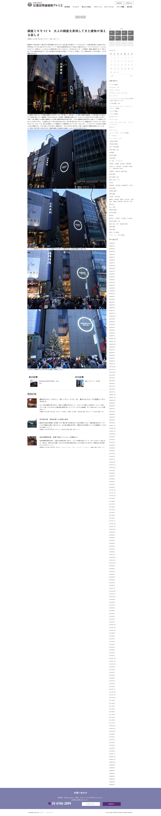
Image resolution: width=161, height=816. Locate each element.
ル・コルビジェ (113, 135)
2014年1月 (112, 622)
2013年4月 (112, 647)
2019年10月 (112, 434)
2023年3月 (112, 330)
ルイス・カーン (113, 130)
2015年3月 (112, 582)
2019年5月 (112, 448)
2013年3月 (112, 650)
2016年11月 (112, 526)
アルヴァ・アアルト (114, 90)
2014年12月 (112, 591)
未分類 (111, 182)
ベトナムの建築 (113, 114)
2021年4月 (112, 386)
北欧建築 (111, 152)
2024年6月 (112, 296)
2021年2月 (112, 389)
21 (132, 65)
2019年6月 (112, 445)
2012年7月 (112, 672)
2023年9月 (112, 319)
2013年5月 (112, 644)
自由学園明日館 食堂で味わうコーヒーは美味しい (59, 437)
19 (125, 65)
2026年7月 (112, 246)
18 (121, 65)
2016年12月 (112, 524)
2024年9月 (112, 288)
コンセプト (76, 7)
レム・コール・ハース (115, 138)
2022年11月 (112, 341)
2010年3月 (112, 748)
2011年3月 (112, 717)
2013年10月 (112, 630)
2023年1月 (112, 336)
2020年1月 (112, 425)
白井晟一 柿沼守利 (114, 196)
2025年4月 (112, 280)
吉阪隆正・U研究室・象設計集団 (118, 171)
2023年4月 (112, 327)
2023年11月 (112, 313)
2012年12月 (112, 658)
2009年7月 (112, 770)
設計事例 (67, 7)
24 (118, 68)
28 (132, 68)
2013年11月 (112, 627)
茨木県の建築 (112, 212)
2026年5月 (112, 251)
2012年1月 (112, 689)
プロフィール (98, 7)
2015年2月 (112, 585)
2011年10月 (112, 697)
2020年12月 (112, 395)
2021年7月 (112, 378)
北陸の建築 (112, 158)
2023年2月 (112, 333)
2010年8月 (112, 737)
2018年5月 (112, 482)
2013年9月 (112, 633)
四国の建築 (112, 174)
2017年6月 (112, 507)
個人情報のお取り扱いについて (36, 812)
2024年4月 (112, 302)
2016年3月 (112, 549)
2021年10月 (112, 372)
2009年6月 (112, 773)
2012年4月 (112, 681)
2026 (121, 28)
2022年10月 (112, 344)
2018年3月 (112, 487)
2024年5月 (112, 299)
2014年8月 (112, 602)
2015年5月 (112, 577)
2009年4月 (112, 779)
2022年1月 (112, 364)
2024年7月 (112, 293)
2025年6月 (112, 274)
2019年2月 (112, 456)
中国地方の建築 (113, 141)
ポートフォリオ (109, 7)
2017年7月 (112, 504)
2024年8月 (112, 291)
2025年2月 (112, 282)
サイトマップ (49, 812)
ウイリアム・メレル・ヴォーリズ (118, 93)
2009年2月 (112, 784)
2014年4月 (112, 613)
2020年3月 (112, 420)
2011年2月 (112, 720)
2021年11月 (112, 369)
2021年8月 (112, 375)
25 (121, 68)
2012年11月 (112, 661)
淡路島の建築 (112, 191)
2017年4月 (112, 512)
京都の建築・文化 (114, 149)
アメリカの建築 (113, 84)
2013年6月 (112, 641)
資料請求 (119, 3)
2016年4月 (112, 546)
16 (114, 65)
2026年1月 (112, 263)
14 (132, 61)
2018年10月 (112, 467)
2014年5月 (112, 610)
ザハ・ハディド (113, 96)
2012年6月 (112, 675)
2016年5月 (112, 543)
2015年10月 (112, 563)
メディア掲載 (120, 7)
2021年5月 (112, 383)
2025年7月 (112, 271)
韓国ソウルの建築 (114, 232)
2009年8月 (112, 768)
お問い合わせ (90, 804)
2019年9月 (112, 437)
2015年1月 (112, 588)
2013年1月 (112, 655)
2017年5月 (112, 510)
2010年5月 (112, 742)
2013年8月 (112, 636)
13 (128, 61)
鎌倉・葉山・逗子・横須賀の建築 (118, 224)
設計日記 (129, 7)
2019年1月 (112, 459)
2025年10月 (112, 265)
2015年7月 (112, 571)
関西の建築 (112, 229)
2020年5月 (112, 414)
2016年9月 (112, 532)
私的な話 (111, 204)
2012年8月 (112, 669)
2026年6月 (112, 249)
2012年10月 (112, 664)
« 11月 (111, 76)
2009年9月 (112, 765)
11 (121, 61)
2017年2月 (112, 518)
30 (114, 72)
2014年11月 (112, 594)
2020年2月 (112, 423)
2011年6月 (112, 709)
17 (118, 65)
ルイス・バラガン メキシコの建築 (119, 133)
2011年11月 (112, 695)
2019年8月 (112, 439)
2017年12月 (112, 490)
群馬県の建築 (112, 210)
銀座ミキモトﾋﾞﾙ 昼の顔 (92, 381)
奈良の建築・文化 (114, 177)
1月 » (131, 76)
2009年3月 (112, 782)
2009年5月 (112, 776)
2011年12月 (112, 692)
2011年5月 (112, 712)
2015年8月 (112, 568)
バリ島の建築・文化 (114, 103)
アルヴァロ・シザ (114, 87)
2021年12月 (112, 366)
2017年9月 (112, 498)
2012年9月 (112, 667)
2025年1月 (112, 285)
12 (125, 61)
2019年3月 (112, 453)
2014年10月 (112, 597)
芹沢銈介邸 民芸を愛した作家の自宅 (54, 419)
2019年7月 (112, 442)
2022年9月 (112, 347)
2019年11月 (112, 431)
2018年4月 (112, 484)
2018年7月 (112, 476)
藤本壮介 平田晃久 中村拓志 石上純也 (120, 218)
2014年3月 (112, 616)
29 (111, 72)
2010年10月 (112, 731)
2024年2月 (112, 308)
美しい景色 (112, 207)
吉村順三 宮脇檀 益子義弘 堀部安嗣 (72, 411)
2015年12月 (112, 557)
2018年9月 (112, 470)
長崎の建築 (112, 227)
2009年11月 (112, 759)
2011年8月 (112, 703)
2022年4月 (112, 358)
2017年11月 (112, 493)
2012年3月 (112, 684)
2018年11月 (112, 465)
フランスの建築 (113, 111)
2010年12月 (112, 726)
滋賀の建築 (112, 194)
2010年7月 (112, 740)
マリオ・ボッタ (113, 119)
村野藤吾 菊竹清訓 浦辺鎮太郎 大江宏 (121, 185)
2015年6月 (112, 574)
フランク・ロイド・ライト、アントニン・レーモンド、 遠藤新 (78, 447)
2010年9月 (112, 734)
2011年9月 (112, 700)
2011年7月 (112, 706)
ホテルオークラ (113, 117)
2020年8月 (112, 406)
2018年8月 (112, 473)
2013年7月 (112, 639)
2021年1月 (112, 392)
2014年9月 (112, 599)
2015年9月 (112, 566)
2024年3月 (112, 305)
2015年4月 (112, 580)
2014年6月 (112, 608)
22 (111, 68)
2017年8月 (112, 501)
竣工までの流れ (86, 7)
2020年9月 (112, 403)
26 (125, 68)
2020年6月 (112, 411)
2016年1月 (112, 554)
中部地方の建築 (65, 429)
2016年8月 (112, 535)
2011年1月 (112, 723)
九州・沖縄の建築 (114, 147)
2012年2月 (112, 686)
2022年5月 (112, 355)
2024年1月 (112, 310)
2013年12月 (112, 625)
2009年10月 (112, 762)
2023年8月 (112, 322)
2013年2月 (112, 653)
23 (114, 68)
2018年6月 (112, 479)
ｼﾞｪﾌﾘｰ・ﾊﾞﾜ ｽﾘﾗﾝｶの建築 (116, 235)
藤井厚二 (111, 215)
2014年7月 (112, 605)
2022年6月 (112, 352)
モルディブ (112, 127)
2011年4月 (112, 714)
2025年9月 (112, 268)
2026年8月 (112, 243)
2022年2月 (112, 361)
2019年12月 (112, 428)
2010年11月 (112, 728)
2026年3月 (112, 257)
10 (118, 61)
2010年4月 (112, 745)
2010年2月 (112, 751)
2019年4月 (112, 451)
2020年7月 (112, 408)
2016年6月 (112, 540)
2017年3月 (112, 515)
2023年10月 (112, 316)
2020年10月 (112, 400)
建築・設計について (55, 38)
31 (118, 72)
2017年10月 (112, 495)
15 (111, 65)
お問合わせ (129, 3)
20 (128, 65)
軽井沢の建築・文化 (99, 411)
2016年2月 (112, 552)
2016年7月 (112, 538)
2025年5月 (112, 277)
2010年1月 (112, 754)
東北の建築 (112, 188)
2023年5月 (112, 324)
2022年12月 (112, 338)
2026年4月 (112, 254)
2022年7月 (112, 350)
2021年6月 (112, 380)
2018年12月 (112, 462)
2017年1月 (112, 521)
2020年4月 (112, 417)
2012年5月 (112, 678)
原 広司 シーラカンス (116, 161)
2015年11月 (112, 560)
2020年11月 (112, 397)
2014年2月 (112, 619)
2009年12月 (112, 756)
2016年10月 (112, 529)
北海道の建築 (112, 155)
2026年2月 (112, 260)
